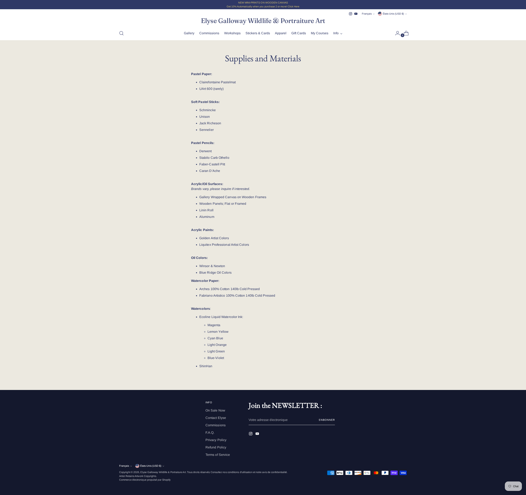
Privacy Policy (215, 440)
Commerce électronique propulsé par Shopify (145, 479)
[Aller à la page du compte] (396, 33)
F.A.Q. (209, 432)
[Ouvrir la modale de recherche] (121, 33)
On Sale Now (215, 410)
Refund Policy (215, 447)
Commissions (215, 425)
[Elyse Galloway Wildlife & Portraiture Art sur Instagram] (350, 14)
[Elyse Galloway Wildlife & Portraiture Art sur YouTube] (356, 14)
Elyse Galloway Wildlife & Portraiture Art (163, 472)
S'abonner (327, 419)
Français (367, 13)
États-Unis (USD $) (393, 13)
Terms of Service (217, 454)
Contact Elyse (215, 418)
